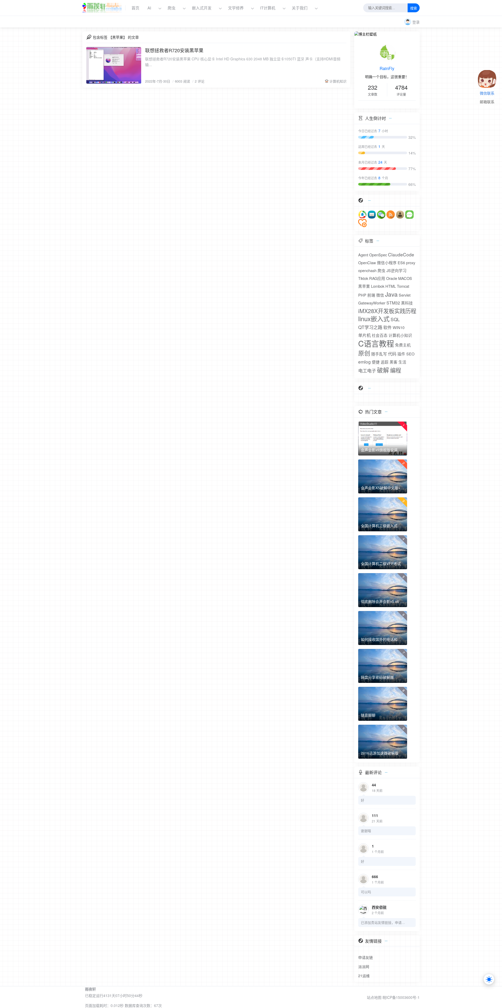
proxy (410, 262)
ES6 (401, 262)
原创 (364, 353)
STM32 (393, 303)
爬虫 (171, 7)
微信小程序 (387, 262)
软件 (387, 327)
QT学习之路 (370, 327)
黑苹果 (364, 286)
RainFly (387, 68)
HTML (390, 286)
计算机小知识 (400, 335)
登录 (416, 22)
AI (149, 7)
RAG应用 (377, 278)
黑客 (393, 362)
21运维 (364, 975)
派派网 (363, 966)
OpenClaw (367, 262)
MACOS (405, 278)
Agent (363, 254)
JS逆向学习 (396, 270)
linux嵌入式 (374, 318)
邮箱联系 (487, 102)
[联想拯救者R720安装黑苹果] (113, 65)
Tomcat (403, 286)
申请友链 (365, 957)
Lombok (377, 286)
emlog (364, 361)
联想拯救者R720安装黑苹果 (174, 50)
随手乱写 (379, 353)
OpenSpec (378, 254)
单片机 (364, 335)
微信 (380, 295)
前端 (371, 295)
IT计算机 (267, 7)
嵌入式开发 (202, 7)
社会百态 (379, 335)
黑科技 (407, 303)
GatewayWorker (371, 303)
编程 (395, 370)
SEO (410, 353)
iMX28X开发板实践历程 (387, 311)
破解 (383, 370)
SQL (395, 319)
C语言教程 (376, 343)
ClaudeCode (401, 254)
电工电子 (367, 370)
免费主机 (403, 345)
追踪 (385, 362)
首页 (135, 7)
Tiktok (363, 278)
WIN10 (398, 327)
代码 (392, 354)
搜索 (413, 8)
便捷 (376, 362)
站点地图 (374, 997)
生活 (402, 362)
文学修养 (236, 7)
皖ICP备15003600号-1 (401, 997)
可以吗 (366, 891)
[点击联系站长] (487, 74)
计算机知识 (337, 81)
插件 (401, 353)
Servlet (404, 295)
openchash (367, 270)
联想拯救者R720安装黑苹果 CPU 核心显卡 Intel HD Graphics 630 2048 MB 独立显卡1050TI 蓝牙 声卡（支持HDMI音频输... (242, 61)
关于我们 (300, 7)
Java (391, 294)
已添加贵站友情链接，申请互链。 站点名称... (383, 922)
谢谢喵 (366, 830)
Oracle (391, 278)
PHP (362, 295)
